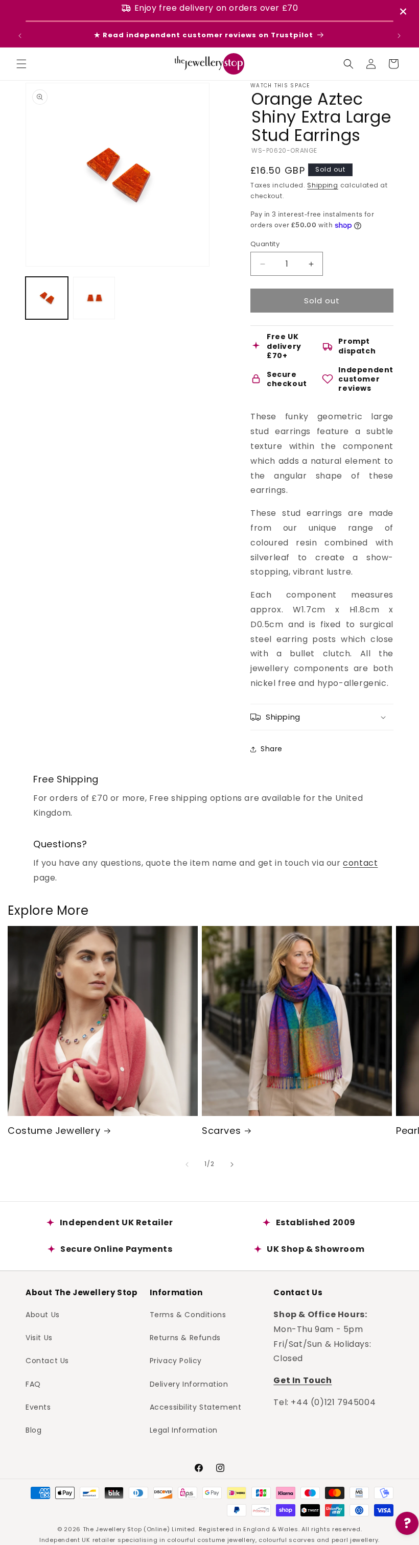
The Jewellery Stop (112, 1529)
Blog (33, 1430)
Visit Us (39, 1338)
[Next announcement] (399, 36)
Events (38, 1407)
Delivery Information (189, 1384)
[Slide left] (187, 1164)
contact (360, 863)
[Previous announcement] (20, 36)
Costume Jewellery (54, 1130)
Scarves (221, 1130)
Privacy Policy (176, 1361)
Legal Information (184, 1430)
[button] (21, 64)
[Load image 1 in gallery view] (47, 298)
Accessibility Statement (196, 1407)
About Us (43, 1315)
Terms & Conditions (188, 1315)
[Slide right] (232, 1164)
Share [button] (272, 749)
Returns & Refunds (185, 1338)
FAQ (33, 1384)
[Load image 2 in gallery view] (94, 298)
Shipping (322, 185)
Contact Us (47, 1361)
